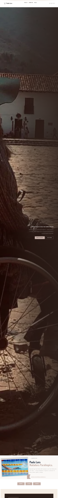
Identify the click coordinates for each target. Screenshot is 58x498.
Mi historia (49, 237)
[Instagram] (49, 3)
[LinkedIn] (51, 3)
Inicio (25, 2)
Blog (35, 2)
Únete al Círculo (39, 237)
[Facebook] (53, 3)
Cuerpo (37, 483)
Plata (29, 483)
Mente (21, 483)
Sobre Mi (31, 2)
